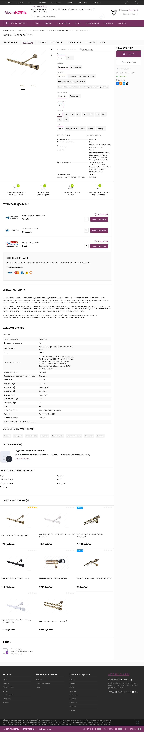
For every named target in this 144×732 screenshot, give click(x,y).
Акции (38, 687)
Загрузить (92, 177)
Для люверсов (31, 436)
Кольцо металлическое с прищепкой (71, 81)
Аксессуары (61, 483)
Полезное (70, 2)
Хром (83, 129)
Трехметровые (57, 436)
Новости (72, 710)
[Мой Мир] (124, 83)
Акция (2, 476)
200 (78, 114)
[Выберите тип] (13, 384)
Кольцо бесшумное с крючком (69, 87)
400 (66, 120)
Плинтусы (3, 487)
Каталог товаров (18, 23)
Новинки (39, 679)
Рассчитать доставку (126, 73)
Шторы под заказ (6, 483)
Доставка (42, 2)
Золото (91, 129)
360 (59, 120)
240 (84, 114)
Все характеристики (94, 135)
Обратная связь (12, 729)
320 (103, 114)
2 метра (7, 436)
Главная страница (22, 459)
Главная (8, 2)
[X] (127, 83)
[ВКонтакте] (117, 83)
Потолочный (74, 96)
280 (91, 114)
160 (66, 114)
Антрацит (100, 129)
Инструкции (83, 2)
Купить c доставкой (99, 219)
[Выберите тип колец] (14, 391)
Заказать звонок (40, 11)
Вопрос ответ (56, 2)
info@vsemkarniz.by (123, 679)
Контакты (96, 2)
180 (72, 114)
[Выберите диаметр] (17, 399)
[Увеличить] (28, 62)
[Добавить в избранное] (51, 50)
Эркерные (88, 436)
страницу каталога (41, 455)
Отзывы (20, 2)
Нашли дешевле (125, 69)
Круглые (100, 436)
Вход (34, 6)
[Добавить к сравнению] (51, 55)
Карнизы (60, 476)
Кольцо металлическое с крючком (81, 76)
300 (97, 114)
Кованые (44, 436)
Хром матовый (71, 129)
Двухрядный (76, 67)
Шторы (59, 480)
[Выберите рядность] (14, 387)
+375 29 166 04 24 (38, 9)
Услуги (30, 2)
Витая (70, 58)
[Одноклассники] (120, 83)
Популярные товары (43, 683)
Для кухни (18, 436)
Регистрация (41, 6)
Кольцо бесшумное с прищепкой (96, 87)
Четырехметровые (74, 436)
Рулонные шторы (6, 480)
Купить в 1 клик (130, 62)
